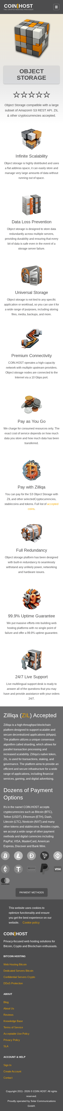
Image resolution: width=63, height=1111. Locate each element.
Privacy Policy (12, 1039)
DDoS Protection (13, 983)
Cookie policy (31, 922)
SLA (6, 1046)
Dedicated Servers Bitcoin (18, 970)
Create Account (12, 1071)
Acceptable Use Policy (16, 1033)
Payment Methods (31, 892)
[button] (56, 7)
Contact (8, 1077)
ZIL (26, 715)
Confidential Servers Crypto (19, 976)
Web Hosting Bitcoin (15, 964)
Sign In (7, 1065)
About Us (9, 1008)
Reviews (8, 1014)
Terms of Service (13, 1027)
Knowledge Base (13, 1021)
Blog (6, 1002)
